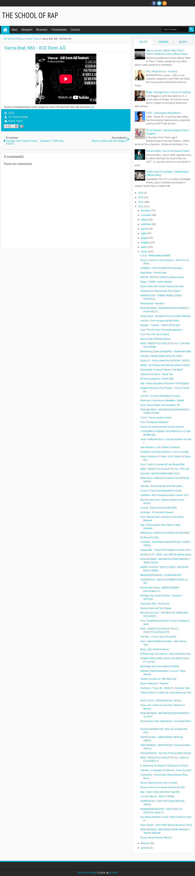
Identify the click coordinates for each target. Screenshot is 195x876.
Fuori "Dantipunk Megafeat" (154, 422)
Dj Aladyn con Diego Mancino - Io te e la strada (164, 452)
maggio (145, 242)
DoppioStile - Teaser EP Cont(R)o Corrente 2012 (165, 550)
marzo (144, 251)
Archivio (183, 42)
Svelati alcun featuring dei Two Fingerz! (160, 291)
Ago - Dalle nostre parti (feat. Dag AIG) (160, 792)
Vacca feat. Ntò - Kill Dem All (35, 48)
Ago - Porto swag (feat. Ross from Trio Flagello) (164, 383)
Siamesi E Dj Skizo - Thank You (156, 374)
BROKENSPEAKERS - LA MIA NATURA (160, 575)
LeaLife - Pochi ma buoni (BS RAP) (158, 507)
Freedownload (59, 29)
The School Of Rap (30, 15)
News (14, 29)
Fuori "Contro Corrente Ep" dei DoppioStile (162, 464)
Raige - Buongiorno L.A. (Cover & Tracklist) (168, 92)
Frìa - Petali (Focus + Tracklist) (161, 71)
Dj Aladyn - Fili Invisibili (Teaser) (156, 512)
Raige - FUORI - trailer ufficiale (156, 282)
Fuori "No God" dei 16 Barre (154, 334)
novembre (146, 215)
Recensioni (41, 29)
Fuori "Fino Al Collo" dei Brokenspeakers (161, 329)
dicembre (146, 210)
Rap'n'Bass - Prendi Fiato (153, 272)
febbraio (145, 843)
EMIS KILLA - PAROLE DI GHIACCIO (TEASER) (164, 533)
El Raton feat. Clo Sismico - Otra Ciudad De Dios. (165, 654)
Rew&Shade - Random (152, 303)
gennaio (145, 848)
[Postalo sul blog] (9, 126)
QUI (92, 107)
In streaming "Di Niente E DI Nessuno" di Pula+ (164, 765)
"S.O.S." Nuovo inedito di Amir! (156, 417)
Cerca (191, 29)
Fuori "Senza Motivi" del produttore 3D (160, 405)
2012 (141, 206)
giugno (145, 238)
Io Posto (113, 872)
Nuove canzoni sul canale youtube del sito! (162, 787)
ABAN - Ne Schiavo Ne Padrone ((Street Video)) (165, 365)
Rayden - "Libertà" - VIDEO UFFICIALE (160, 325)
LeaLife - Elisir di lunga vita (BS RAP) (159, 320)
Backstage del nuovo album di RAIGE (159, 666)
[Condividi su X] (13, 126)
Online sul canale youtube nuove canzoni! (162, 426)
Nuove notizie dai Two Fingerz (156, 608)
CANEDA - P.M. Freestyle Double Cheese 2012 (164, 495)
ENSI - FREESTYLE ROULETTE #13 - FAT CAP (164, 469)
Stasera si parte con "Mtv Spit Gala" (158, 679)
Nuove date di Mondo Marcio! (155, 339)
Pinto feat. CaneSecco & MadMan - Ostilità (162, 400)
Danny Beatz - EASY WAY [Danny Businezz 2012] (166, 825)
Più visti (144, 42)
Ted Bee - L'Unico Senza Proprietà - (158, 636)
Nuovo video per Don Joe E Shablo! (158, 782)
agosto (145, 228)
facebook (154, 3)
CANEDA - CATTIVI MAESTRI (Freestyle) (161, 268)
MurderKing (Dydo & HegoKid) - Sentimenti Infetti (165, 351)
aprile (144, 247)
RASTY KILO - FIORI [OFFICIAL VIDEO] (160, 700)
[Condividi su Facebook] (16, 126)
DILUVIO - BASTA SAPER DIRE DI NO (160, 473)
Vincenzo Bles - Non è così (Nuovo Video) (167, 151)
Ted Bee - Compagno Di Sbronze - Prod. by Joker (165, 770)
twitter (159, 3)
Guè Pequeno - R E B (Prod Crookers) (160, 447)
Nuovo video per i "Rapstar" (154, 683)
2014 (141, 197)
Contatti (75, 29)
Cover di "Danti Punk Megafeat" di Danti (160, 490)
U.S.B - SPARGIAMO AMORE (155, 255)
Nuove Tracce (15, 121)
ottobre (145, 219)
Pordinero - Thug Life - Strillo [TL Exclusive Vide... (165, 688)
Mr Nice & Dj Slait (149, 537)
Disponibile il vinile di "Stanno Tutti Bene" (161, 369)
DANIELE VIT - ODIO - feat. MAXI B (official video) (165, 554)
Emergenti (27, 29)
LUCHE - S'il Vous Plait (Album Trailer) (160, 396)
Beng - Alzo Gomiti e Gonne (154, 649)
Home (5, 29)
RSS (164, 3)
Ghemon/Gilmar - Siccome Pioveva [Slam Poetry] (165, 753)
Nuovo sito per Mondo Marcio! (155, 837)
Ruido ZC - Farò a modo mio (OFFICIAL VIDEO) (164, 360)
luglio (144, 233)
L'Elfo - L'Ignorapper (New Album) (163, 113)
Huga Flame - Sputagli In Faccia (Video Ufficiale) (165, 316)
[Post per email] (21, 126)
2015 (141, 193)
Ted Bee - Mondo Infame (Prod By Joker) (161, 356)
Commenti (163, 42)
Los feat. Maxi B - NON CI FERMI (157, 796)
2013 (141, 202)
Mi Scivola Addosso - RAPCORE (157, 379)
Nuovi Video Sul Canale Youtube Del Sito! (162, 286)
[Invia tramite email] (6, 126)
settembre (146, 224)
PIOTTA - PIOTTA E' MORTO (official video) (162, 277)
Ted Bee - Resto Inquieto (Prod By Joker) (161, 486)
